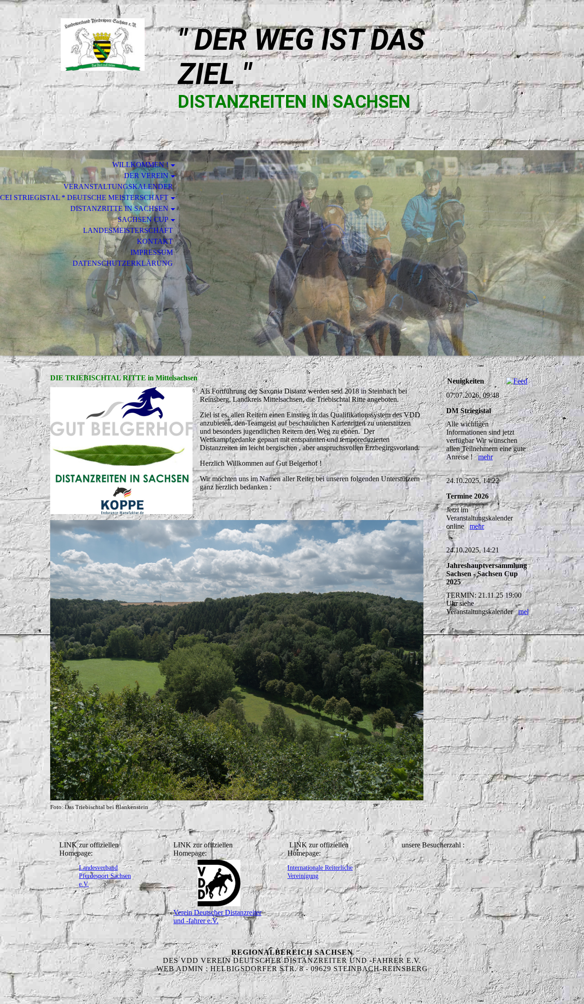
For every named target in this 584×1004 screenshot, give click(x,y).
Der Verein (146, 175)
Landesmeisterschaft (128, 230)
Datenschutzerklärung (123, 263)
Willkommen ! (140, 164)
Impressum (151, 252)
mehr (485, 457)
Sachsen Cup (143, 219)
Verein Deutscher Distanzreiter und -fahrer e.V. (217, 917)
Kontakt (155, 241)
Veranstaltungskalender (118, 186)
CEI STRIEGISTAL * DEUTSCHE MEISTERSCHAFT (84, 197)
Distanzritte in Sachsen (119, 208)
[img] (102, 44)
